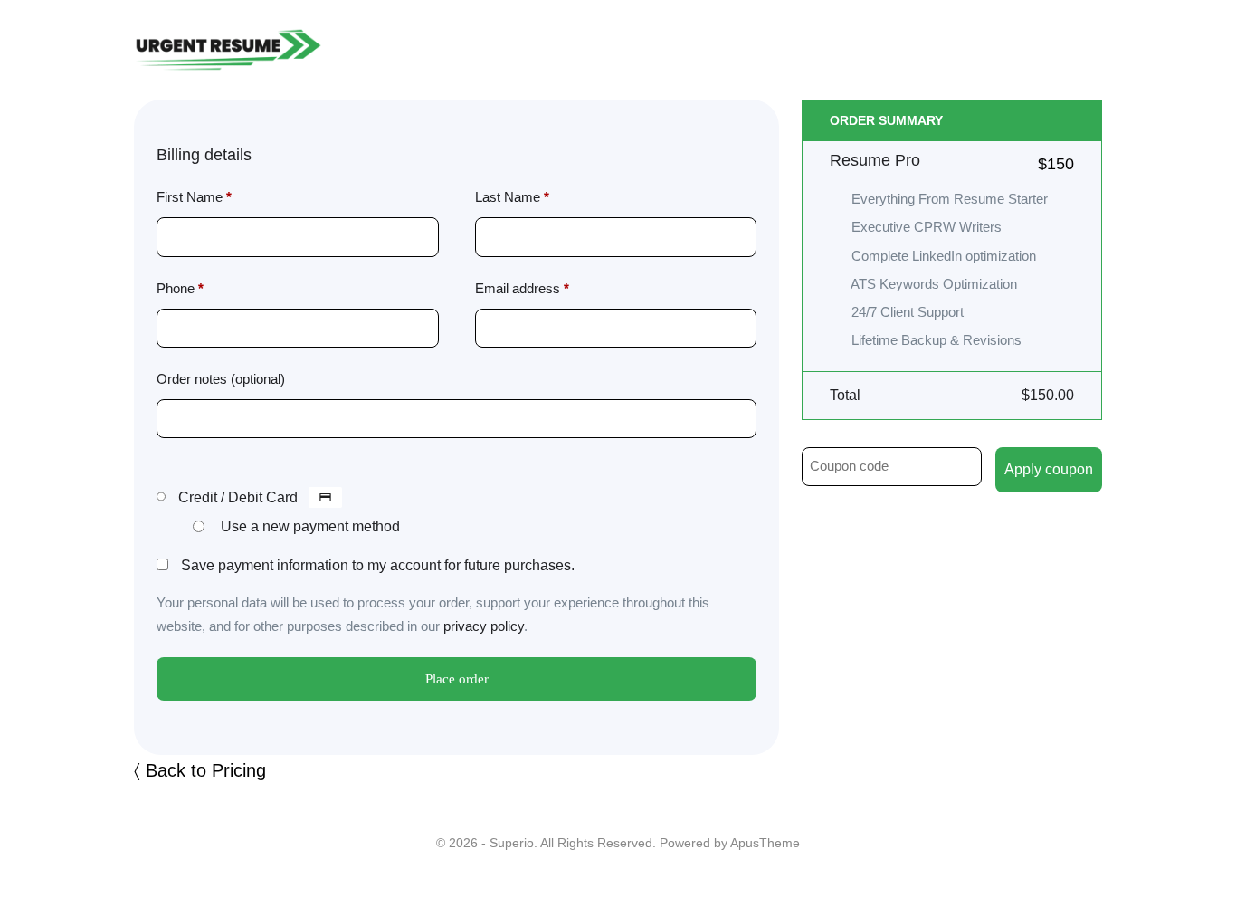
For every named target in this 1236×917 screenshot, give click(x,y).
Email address (522, 288)
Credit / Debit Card (239, 497)
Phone (180, 288)
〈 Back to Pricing (200, 770)
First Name (194, 197)
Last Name (512, 197)
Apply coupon (1048, 469)
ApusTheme (765, 843)
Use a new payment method (310, 526)
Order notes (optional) (221, 379)
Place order (457, 679)
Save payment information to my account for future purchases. (378, 565)
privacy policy (483, 626)
